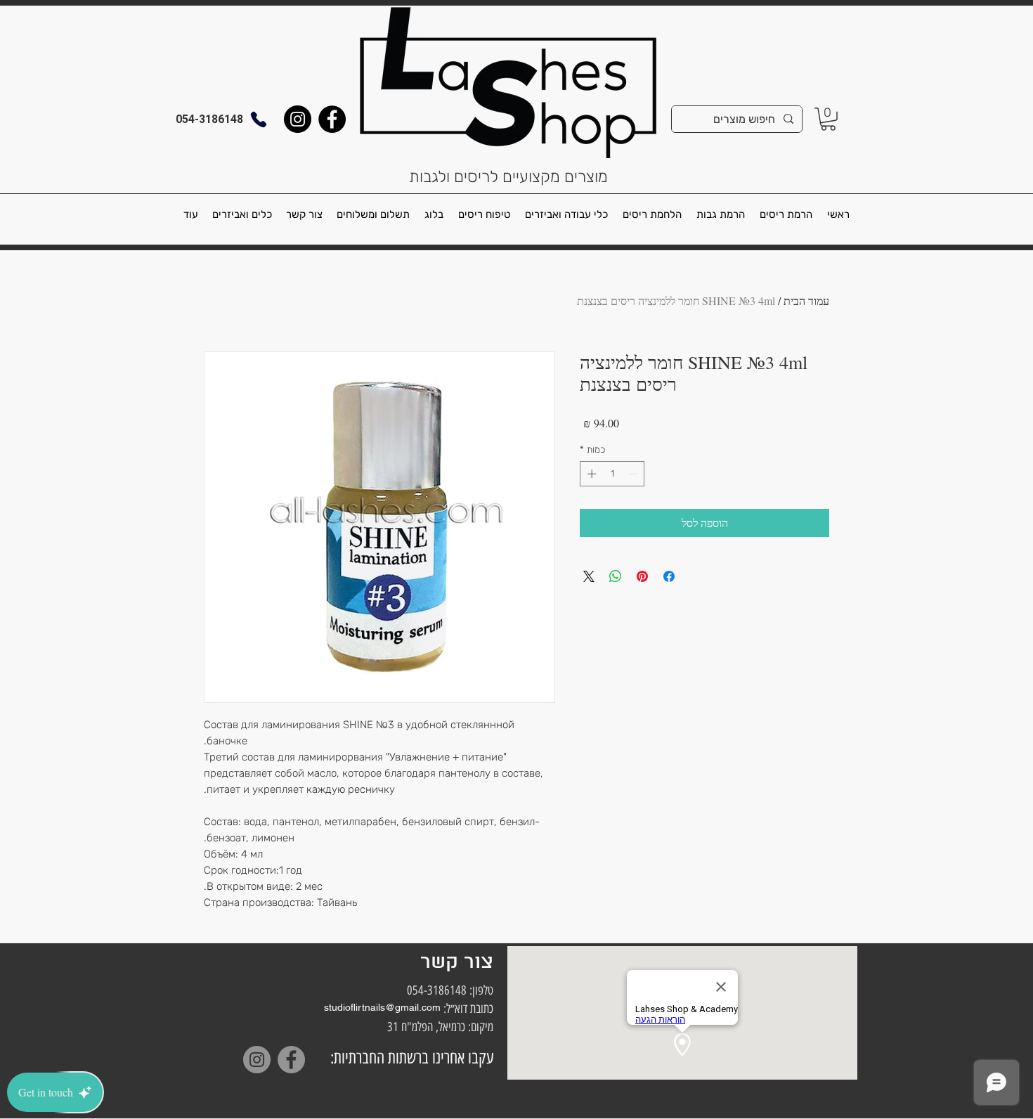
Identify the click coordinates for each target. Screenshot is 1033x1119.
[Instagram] (297, 119)
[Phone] (258, 119)
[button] (828, 119)
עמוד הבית (806, 300)
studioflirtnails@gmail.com (382, 1007)
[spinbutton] (612, 474)
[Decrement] (634, 474)
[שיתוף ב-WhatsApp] (615, 576)
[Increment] (590, 474)
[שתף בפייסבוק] (669, 576)
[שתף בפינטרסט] (642, 576)
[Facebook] (332, 119)
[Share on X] (588, 576)
